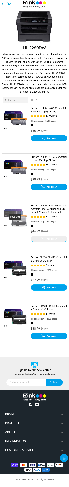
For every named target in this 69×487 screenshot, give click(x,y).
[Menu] (65, 3)
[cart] (9, 3)
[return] (3, 4)
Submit (54, 382)
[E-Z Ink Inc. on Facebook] (30, 405)
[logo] (34, 4)
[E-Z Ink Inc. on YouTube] (37, 405)
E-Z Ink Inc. (28, 479)
